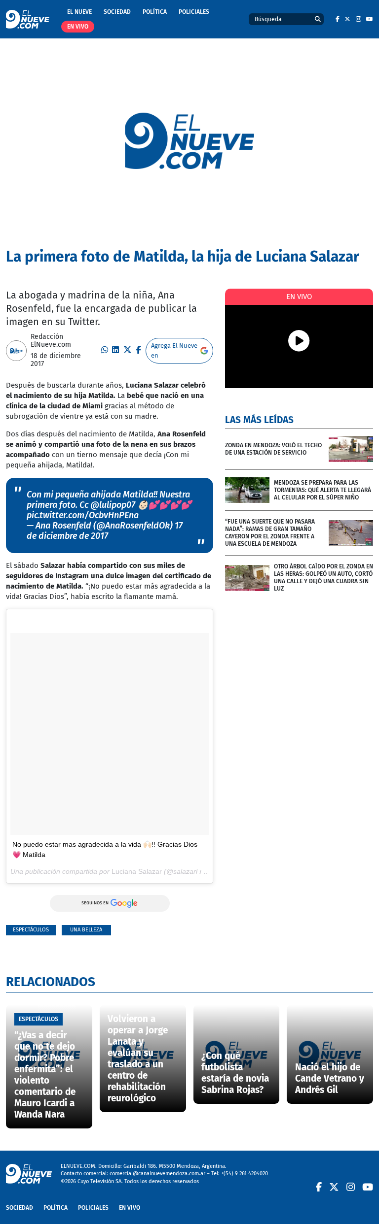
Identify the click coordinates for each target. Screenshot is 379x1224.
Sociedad (117, 11)
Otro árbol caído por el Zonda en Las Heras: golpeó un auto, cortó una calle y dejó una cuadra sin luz (323, 577)
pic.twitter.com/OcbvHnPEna (83, 515)
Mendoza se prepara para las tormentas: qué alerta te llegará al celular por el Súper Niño (322, 490)
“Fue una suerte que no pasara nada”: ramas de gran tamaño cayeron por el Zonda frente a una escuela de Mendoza (270, 532)
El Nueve (79, 11)
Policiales (194, 11)
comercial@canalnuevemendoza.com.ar (157, 1173)
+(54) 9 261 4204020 (244, 1173)
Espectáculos (31, 929)
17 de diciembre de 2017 (105, 530)
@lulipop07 (112, 504)
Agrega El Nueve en (174, 350)
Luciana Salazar (137, 871)
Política (155, 11)
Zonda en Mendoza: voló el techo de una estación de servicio (273, 449)
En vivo (77, 26)
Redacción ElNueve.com (51, 340)
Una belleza (86, 929)
